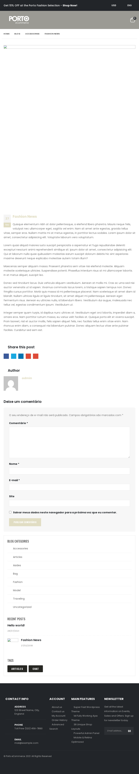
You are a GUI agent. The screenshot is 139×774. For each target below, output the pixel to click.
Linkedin (22, 766)
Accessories (20, 548)
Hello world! (16, 625)
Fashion (18, 582)
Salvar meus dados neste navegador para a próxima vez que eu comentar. (65, 512)
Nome (14, 464)
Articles (17, 557)
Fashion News (31, 640)
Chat (36, 669)
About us (57, 707)
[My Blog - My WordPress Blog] (19, 20)
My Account (58, 715)
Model (17, 590)
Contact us (58, 711)
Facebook (6, 356)
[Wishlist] (123, 20)
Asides (17, 565)
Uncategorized (22, 607)
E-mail (14, 480)
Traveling (19, 598)
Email (35, 356)
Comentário (18, 423)
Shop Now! (70, 5)
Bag (15, 573)
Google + (28, 356)
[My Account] (114, 20)
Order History (59, 720)
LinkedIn (21, 356)
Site (11, 496)
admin (27, 378)
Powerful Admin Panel (86, 733)
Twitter (13, 356)
